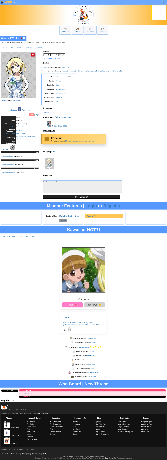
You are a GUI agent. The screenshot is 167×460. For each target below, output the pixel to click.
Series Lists (31, 431)
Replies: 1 (26, 396)
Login (91, 205)
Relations (47, 108)
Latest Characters (56, 426)
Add (53, 131)
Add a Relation (49, 113)
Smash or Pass (146, 424)
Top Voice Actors (101, 424)
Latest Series (31, 426)
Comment (48, 58)
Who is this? (28, 393)
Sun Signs (76, 429)
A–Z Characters (55, 421)
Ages (74, 426)
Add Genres (122, 429)
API (8, 454)
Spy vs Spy (145, 429)
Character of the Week (8, 164)
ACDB (8, 2)
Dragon (94, 342)
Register (111, 205)
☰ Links (36, 51)
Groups (58, 58)
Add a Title (122, 421)
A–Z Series (31, 421)
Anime (77, 31)
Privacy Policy (37, 454)
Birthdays (65, 31)
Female (19, 47)
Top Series (30, 424)
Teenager (59, 97)
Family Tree (92, 216)
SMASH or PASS (9, 236)
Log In (14, 3)
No (57, 101)
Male (12, 47)
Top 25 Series (100, 431)
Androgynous (28, 47)
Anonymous (27, 390)
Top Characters (55, 424)
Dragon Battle (93, 338)
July (5, 421)
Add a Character (124, 424)
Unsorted (19, 127)
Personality (77, 424)
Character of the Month (8, 172)
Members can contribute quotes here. (79, 141)
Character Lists (55, 431)
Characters (90, 31)
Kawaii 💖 (72, 305)
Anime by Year (32, 439)
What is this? (66, 216)
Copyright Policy (111, 458)
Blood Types (77, 431)
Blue (57, 85)
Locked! (63, 221)
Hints (76, 216)
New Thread (97, 384)
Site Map (18, 454)
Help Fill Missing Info (125, 431)
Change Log (26, 454)
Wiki (12, 454)
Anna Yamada (15, 435)
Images (46, 151)
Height (75, 434)
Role (13, 127)
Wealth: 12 (18, 38)
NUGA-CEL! (16, 100)
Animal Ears (39, 47)
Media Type (10, 133)
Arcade (102, 31)
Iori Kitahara (97, 325)
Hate (61, 55)
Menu (5, 149)
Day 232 (7, 437)
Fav (47, 55)
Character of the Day (7, 156)
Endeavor (13, 443)
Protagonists (100, 426)
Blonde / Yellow (61, 89)
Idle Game (145, 431)
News (29, 434)
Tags (28, 429)
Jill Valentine (14, 428)
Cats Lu (5, 38)
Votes (34, 236)
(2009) (65, 126)
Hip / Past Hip (60, 93)
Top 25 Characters (102, 434)
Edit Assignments (63, 117)
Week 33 (7, 429)
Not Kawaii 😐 (94, 305)
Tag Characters (123, 426)
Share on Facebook (20, 110)
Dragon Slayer (146, 421)
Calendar (30, 436)
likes (65, 330)
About (4, 454)
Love (54, 55)
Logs (37, 115)
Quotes (46, 131)
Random (5, 47)
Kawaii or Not (23, 236)
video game (20, 133)
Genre (98, 429)
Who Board (70, 384)
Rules (45, 454)
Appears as (61, 77)
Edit (31, 115)
